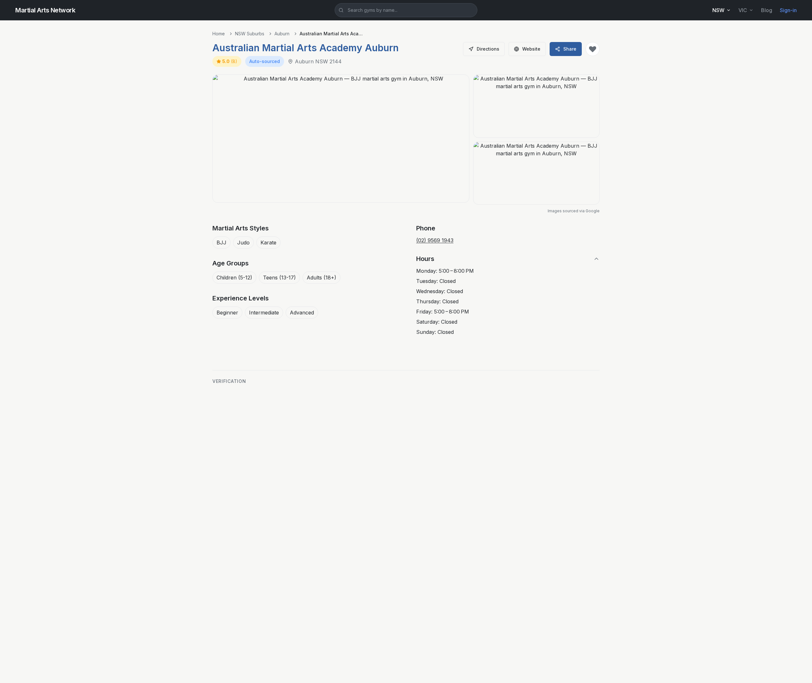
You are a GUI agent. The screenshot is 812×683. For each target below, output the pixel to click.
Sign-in (788, 10)
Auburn (281, 33)
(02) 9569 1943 (434, 240)
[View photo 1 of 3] (340, 138)
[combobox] (406, 10)
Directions (488, 49)
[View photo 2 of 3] (536, 106)
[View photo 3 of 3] (536, 173)
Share (569, 49)
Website (531, 49)
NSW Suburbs (249, 33)
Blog (766, 10)
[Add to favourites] (593, 49)
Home (218, 33)
